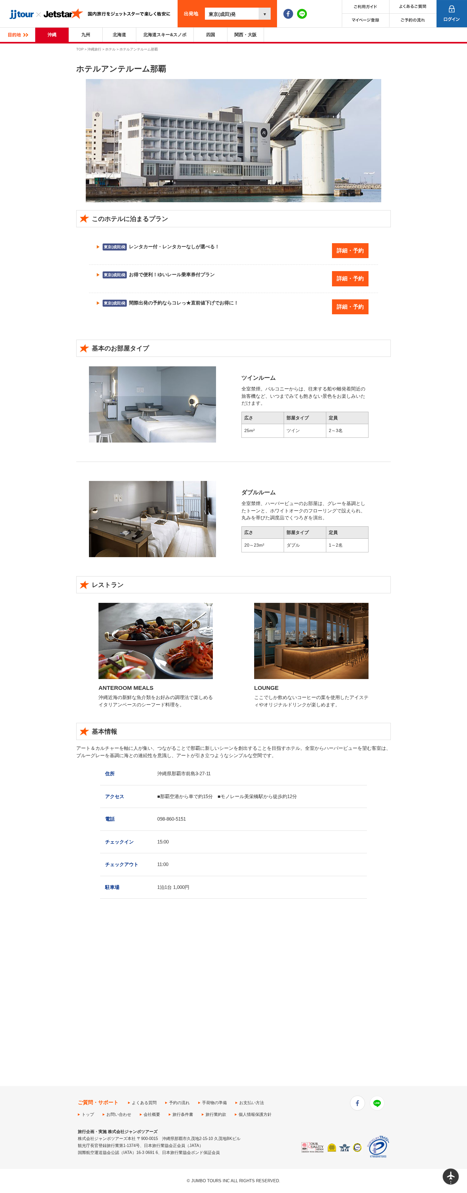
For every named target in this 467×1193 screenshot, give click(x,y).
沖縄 (52, 34)
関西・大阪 (245, 34)
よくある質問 (144, 1102)
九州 (85, 34)
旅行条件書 (183, 1114)
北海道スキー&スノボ (164, 34)
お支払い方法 (251, 1102)
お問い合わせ (118, 1114)
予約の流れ (179, 1102)
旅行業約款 (216, 1114)
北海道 (119, 34)
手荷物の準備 (214, 1102)
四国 (210, 34)
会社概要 (152, 1114)
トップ (88, 1114)
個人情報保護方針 (255, 1114)
